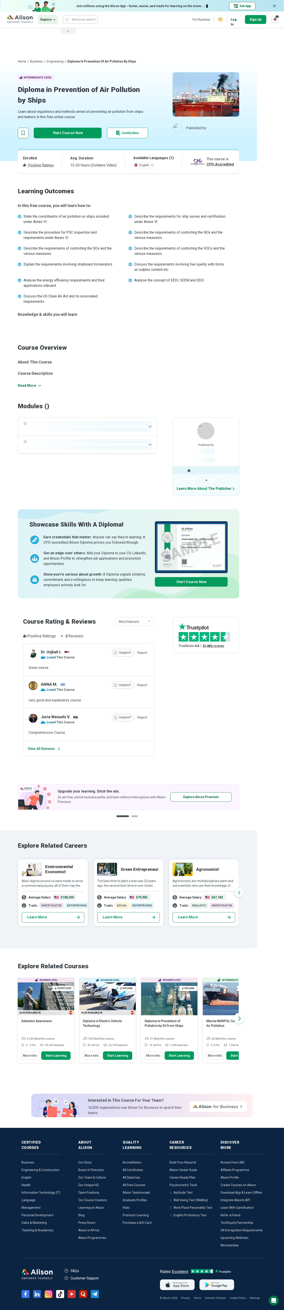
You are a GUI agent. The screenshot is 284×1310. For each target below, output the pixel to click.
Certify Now (130, 133)
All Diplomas (131, 1177)
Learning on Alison (91, 1207)
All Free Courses (134, 1185)
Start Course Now (68, 133)
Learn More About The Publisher (204, 488)
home (22, 61)
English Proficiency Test (190, 1215)
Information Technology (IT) (41, 1192)
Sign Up (256, 19)
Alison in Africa (88, 1230)
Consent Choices (215, 1298)
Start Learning (56, 1055)
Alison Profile (230, 1177)
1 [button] (120, 819)
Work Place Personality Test (193, 1207)
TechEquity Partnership (237, 1222)
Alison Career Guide (183, 1170)
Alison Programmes (92, 1238)
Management (31, 1207)
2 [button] (132, 819)
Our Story (85, 1162)
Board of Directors (91, 1170)
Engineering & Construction (40, 1170)
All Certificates (133, 1170)
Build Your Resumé (183, 1162)
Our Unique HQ (88, 1185)
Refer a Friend (230, 1215)
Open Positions (88, 1192)
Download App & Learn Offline (241, 1192)
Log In (234, 20)
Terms (197, 1298)
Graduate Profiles (135, 1200)
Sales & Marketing (34, 1222)
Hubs (126, 1207)
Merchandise (230, 1245)
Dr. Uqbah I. (51, 652)
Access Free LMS (233, 1162)
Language (29, 1200)
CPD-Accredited (220, 164)
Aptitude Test (183, 1192)
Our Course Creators (92, 1200)
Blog (81, 1215)
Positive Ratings (40, 165)
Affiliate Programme (235, 1170)
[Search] (67, 19)
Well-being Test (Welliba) (191, 1200)
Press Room (86, 1222)
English (27, 1177)
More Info (30, 1055)
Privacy (185, 1298)
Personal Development (37, 1215)
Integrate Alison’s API (235, 1200)
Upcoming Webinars (234, 1238)
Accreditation (132, 1162)
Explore (45, 19)
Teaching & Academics (37, 1230)
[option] (128, 892)
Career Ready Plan (182, 1177)
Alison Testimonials (136, 1192)
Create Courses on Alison (238, 1185)
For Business (201, 19)
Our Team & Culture (92, 1177)
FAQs (75, 1271)
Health (26, 1185)
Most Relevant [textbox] (129, 621)
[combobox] (135, 621)
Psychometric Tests (183, 1185)
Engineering (55, 61)
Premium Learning (136, 1215)
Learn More (37, 917)
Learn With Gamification (237, 1207)
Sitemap (255, 1298)
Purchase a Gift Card (137, 1222)
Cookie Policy (238, 1298)
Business (36, 61)
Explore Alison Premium (78, 797)
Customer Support (85, 1278)
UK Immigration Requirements (242, 1230)
